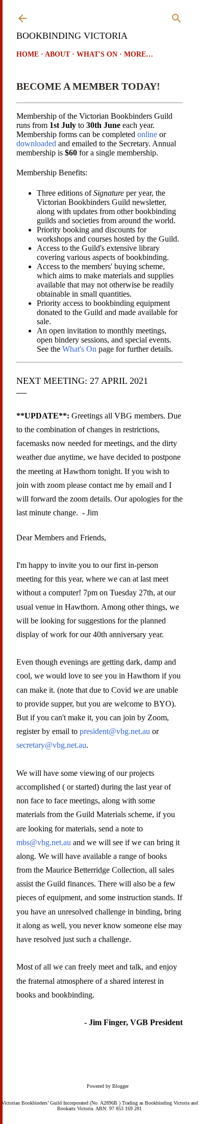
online (147, 134)
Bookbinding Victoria (72, 36)
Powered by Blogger (108, 1086)
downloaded (36, 143)
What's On (97, 54)
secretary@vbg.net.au (51, 745)
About (57, 54)
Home (27, 54)
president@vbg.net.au (115, 731)
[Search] (176, 16)
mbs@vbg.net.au (43, 842)
